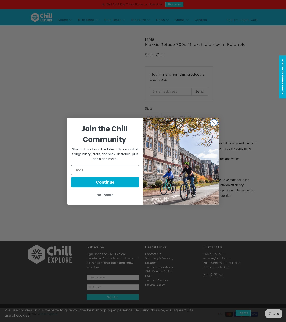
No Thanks (105, 195)
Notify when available (282, 77)
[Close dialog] (214, 122)
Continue (105, 182)
